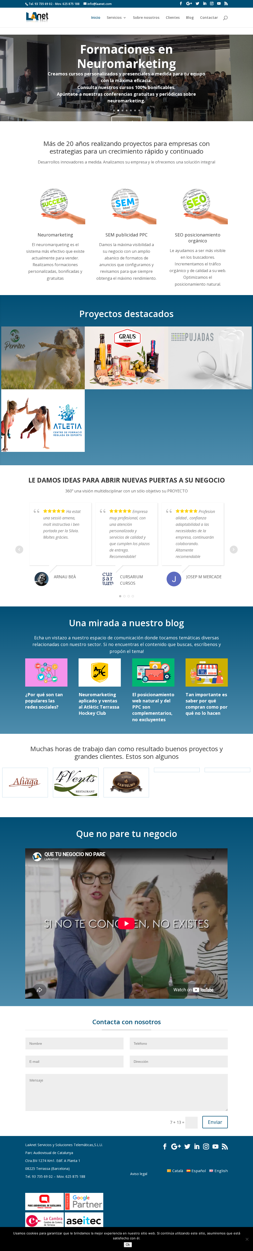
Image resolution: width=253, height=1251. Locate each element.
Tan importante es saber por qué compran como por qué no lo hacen (207, 704)
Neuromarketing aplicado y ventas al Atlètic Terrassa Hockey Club (99, 704)
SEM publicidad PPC (126, 235)
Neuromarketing (55, 235)
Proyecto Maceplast (126, 66)
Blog (190, 18)
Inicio (95, 18)
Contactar (209, 18)
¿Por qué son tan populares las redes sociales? (44, 701)
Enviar (215, 1122)
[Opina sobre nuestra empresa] (189, 3)
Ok (128, 1245)
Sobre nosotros (146, 18)
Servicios (114, 18)
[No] (246, 1239)
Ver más (126, 98)
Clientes (173, 18)
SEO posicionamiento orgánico (197, 238)
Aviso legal (138, 1173)
